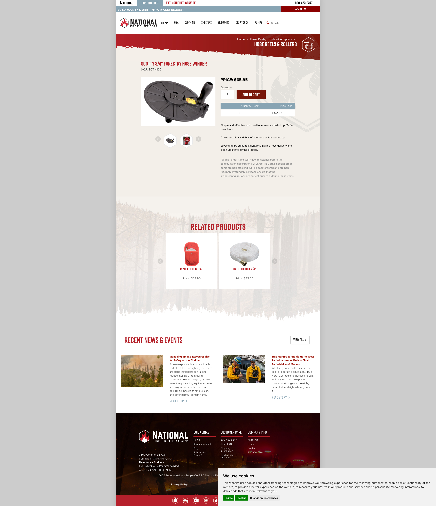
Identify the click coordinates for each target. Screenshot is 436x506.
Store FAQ (226, 444)
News (251, 444)
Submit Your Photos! (200, 453)
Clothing (190, 22)
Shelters (206, 22)
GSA (176, 22)
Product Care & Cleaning (229, 456)
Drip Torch (242, 22)
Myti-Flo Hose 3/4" (244, 268)
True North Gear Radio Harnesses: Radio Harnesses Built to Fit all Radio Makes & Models (293, 360)
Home (241, 39)
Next (198, 139)
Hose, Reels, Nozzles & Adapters (271, 39)
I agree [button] (229, 497)
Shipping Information (227, 449)
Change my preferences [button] (264, 497)
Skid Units (224, 22)
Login (298, 8)
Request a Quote (203, 444)
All (163, 23)
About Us (253, 440)
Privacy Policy (179, 484)
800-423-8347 (304, 3)
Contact (252, 448)
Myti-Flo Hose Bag (191, 268)
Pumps (258, 22)
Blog (196, 448)
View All (298, 339)
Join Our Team (256, 452)
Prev (158, 139)
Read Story (177, 401)
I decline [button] (241, 497)
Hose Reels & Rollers (275, 44)
